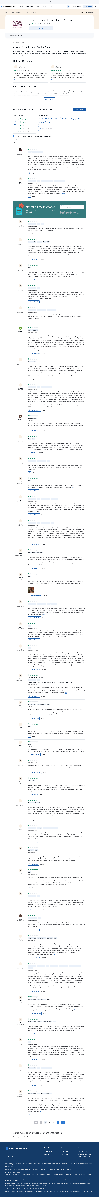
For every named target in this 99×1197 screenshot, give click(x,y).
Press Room (64, 1154)
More (63, 193)
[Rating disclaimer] (47, 23)
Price (42, 122)
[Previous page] (41, 1122)
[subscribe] (82, 207)
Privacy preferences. (50, 2)
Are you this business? (88, 12)
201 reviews (43, 23)
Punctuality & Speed (67, 118)
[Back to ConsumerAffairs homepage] (6, 12)
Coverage (79, 118)
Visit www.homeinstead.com (30, 56)
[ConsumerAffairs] (8, 7)
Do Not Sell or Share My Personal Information (85, 1155)
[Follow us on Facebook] (6, 1156)
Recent (16, 143)
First (36, 1122)
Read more (17, 80)
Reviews (38, 6)
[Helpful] (29, 173)
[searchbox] (59, 6)
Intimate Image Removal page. (37, 1188)
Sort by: (15, 139)
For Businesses (77, 6)
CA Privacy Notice (83, 1151)
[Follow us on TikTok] (10, 1156)
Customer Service (52, 118)
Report (33, 173)
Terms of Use (64, 1151)
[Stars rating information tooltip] (50, 24)
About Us (46, 1148)
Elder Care (11, 12)
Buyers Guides (29, 6)
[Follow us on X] (12, 1156)
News (44, 6)
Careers (46, 1154)
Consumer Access (15, 1169)
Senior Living (19, 12)
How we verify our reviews (15, 35)
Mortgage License (83, 1148)
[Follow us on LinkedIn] (14, 1156)
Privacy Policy (65, 1148)
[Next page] (58, 1122)
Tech (50, 122)
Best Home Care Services (30, 12)
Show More (48, 99)
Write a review (41, 28)
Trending (20, 6)
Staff (42, 118)
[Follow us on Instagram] (8, 1156)
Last (63, 1122)
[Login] (95, 6)
